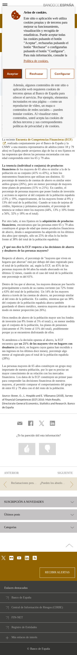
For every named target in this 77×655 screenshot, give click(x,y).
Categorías (10, 527)
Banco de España (21, 597)
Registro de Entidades (24, 627)
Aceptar (12, 73)
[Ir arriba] (69, 546)
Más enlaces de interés (24, 637)
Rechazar (36, 73)
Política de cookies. (36, 61)
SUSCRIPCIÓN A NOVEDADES (24, 502)
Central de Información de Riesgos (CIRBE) (37, 607)
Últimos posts (12, 514)
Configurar (62, 73)
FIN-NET (17, 617)
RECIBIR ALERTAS (57, 572)
